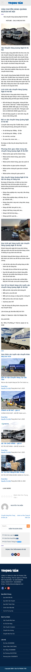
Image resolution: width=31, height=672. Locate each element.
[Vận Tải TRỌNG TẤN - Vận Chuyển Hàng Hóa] (15, 3)
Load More (7, 488)
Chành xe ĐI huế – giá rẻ (10, 410)
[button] (2, 3)
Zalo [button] (2, 350)
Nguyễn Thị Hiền (6, 388)
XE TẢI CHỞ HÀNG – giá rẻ (11, 443)
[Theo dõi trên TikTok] (15, 554)
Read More (4, 386)
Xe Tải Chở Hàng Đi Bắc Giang (12, 472)
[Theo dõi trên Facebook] (12, 554)
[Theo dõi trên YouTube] (18, 554)
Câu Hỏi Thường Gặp (8, 611)
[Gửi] (28, 526)
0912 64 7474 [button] (6, 356)
